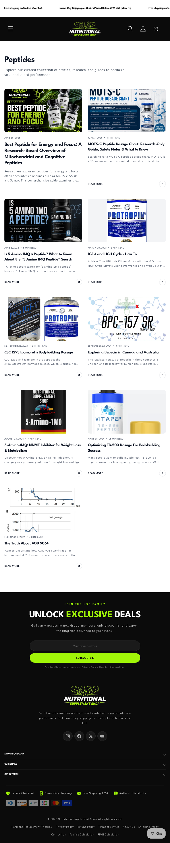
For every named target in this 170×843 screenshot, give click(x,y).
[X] (91, 736)
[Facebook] (79, 736)
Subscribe (85, 658)
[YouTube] (102, 736)
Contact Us (58, 834)
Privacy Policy (65, 826)
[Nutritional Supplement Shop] (85, 695)
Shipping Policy (148, 826)
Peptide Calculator (82, 834)
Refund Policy (86, 826)
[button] (10, 29)
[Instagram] (68, 736)
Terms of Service (108, 826)
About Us (129, 826)
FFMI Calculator (108, 834)
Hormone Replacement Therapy (32, 826)
